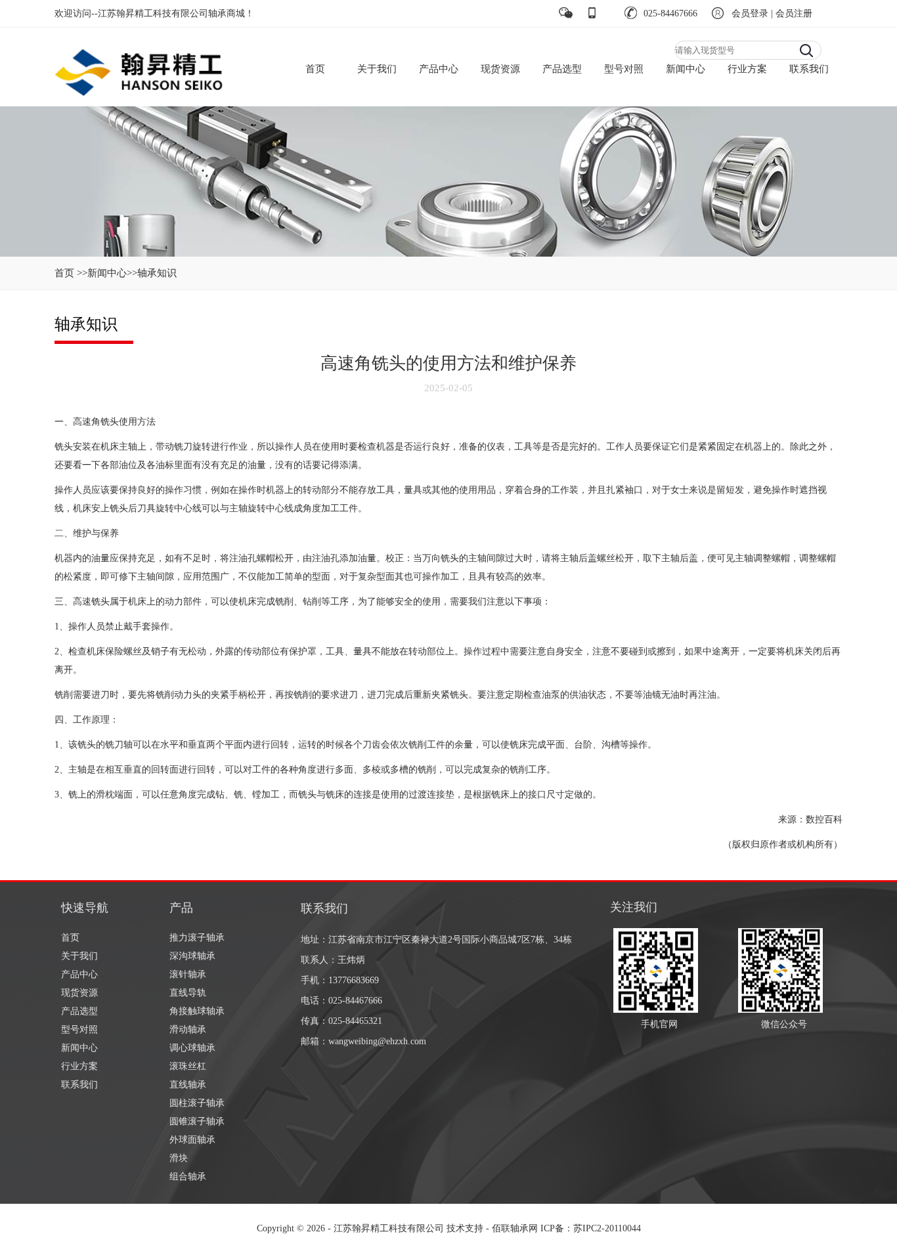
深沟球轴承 (192, 956)
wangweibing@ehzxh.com (377, 1041)
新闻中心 (685, 69)
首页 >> (71, 273)
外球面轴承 (192, 1140)
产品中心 (438, 69)
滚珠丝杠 (187, 1066)
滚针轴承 (187, 974)
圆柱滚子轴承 (197, 1103)
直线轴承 (187, 1085)
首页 (315, 69)
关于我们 (377, 69)
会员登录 (750, 13)
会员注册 (794, 13)
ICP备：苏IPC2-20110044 (590, 1228)
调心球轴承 (192, 1048)
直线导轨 (187, 993)
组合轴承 (187, 1176)
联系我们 (809, 69)
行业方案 (747, 69)
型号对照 (624, 69)
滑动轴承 (187, 1029)
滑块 (178, 1158)
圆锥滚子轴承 (197, 1121)
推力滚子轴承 (197, 938)
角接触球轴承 (197, 1011)
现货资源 (500, 69)
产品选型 (562, 69)
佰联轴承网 (515, 1228)
